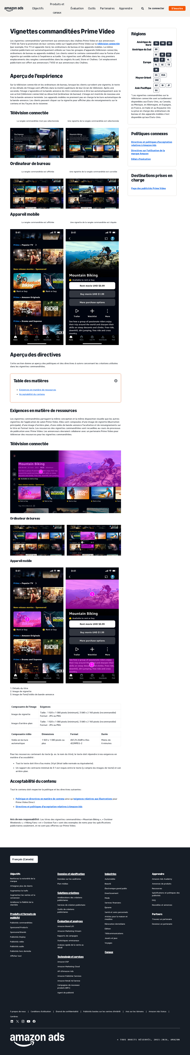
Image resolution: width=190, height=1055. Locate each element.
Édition (108, 928)
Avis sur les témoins (135, 1011)
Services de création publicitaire (71, 905)
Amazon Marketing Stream (69, 931)
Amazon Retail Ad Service (68, 980)
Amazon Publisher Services (69, 976)
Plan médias (62, 883)
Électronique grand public (116, 888)
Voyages (108, 943)
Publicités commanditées (21, 922)
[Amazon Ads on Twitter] (17, 1021)
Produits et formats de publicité (23, 915)
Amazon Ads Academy (162, 879)
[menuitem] (24, 933)
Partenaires (107, 8)
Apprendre (125, 8)
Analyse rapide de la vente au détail (70, 946)
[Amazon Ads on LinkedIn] (11, 1022)
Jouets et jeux (111, 938)
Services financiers (113, 902)
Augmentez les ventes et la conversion (22, 896)
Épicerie (108, 907)
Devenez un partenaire (162, 924)
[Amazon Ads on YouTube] (28, 1022)
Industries (110, 874)
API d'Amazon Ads (65, 971)
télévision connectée (108, 43)
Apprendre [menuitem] (158, 874)
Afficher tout (16, 956)
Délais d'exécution (141, 159)
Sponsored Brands (18, 932)
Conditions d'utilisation (41, 1011)
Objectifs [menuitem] (15, 874)
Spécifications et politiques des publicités (166, 894)
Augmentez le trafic (19, 890)
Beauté (108, 883)
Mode (107, 898)
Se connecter (156, 8)
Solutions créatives (68, 893)
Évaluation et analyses (70, 921)
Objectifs (38, 8)
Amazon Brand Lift (65, 926)
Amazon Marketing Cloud (68, 966)
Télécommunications (114, 933)
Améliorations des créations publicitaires (69, 898)
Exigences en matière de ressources (37, 389)
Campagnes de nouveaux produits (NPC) (68, 986)
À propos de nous (18, 1011)
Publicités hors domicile (20, 951)
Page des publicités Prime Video (148, 188)
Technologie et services (70, 956)
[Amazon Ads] (11, 8)
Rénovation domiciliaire (115, 924)
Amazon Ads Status (157, 1011)
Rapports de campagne (67, 936)
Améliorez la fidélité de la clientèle (21, 903)
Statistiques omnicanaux (68, 940)
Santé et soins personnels (116, 912)
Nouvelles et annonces (162, 905)
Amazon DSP (63, 961)
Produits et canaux (57, 8)
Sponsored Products (19, 927)
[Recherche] (142, 8)
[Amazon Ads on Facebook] (34, 1022)
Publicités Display (17, 937)
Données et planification (71, 874)
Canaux (109, 952)
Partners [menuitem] (157, 914)
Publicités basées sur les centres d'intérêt (102, 1011)
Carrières (14, 1016)
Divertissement (111, 893)
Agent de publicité (65, 992)
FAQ (154, 900)
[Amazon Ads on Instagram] (23, 1022)
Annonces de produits (161, 883)
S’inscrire (177, 8)
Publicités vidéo (17, 941)
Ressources (157, 888)
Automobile (110, 879)
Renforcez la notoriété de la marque (22, 879)
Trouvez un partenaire (162, 919)
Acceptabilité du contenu (32, 394)
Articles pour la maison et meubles (116, 917)
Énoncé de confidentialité (67, 1011)
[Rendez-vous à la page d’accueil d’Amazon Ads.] (37, 1040)
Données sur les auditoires (69, 879)
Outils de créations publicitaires (65, 910)
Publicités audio (17, 946)
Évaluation (77, 8)
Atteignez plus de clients (21, 886)
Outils (92, 8)
